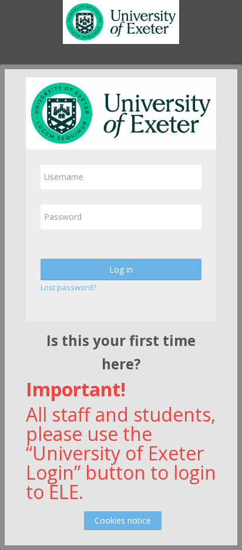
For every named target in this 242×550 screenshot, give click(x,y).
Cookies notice (123, 520)
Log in (121, 269)
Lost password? (68, 287)
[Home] (121, 24)
